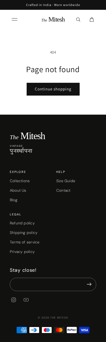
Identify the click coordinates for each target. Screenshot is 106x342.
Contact (63, 190)
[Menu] (14, 19)
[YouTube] (26, 300)
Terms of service (24, 242)
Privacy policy (22, 251)
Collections (20, 180)
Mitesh (53, 19)
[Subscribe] (89, 284)
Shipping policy (24, 232)
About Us (18, 190)
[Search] (78, 19)
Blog (13, 199)
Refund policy (22, 223)
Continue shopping (53, 88)
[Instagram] (13, 300)
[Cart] (91, 19)
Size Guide (65, 180)
